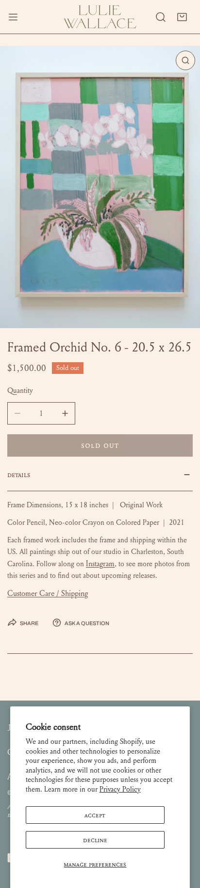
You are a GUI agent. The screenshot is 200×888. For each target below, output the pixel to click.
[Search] (160, 17)
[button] (182, 17)
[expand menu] (13, 17)
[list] (100, 187)
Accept (94, 815)
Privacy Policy (120, 789)
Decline (95, 839)
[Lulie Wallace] (100, 16)
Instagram (100, 563)
